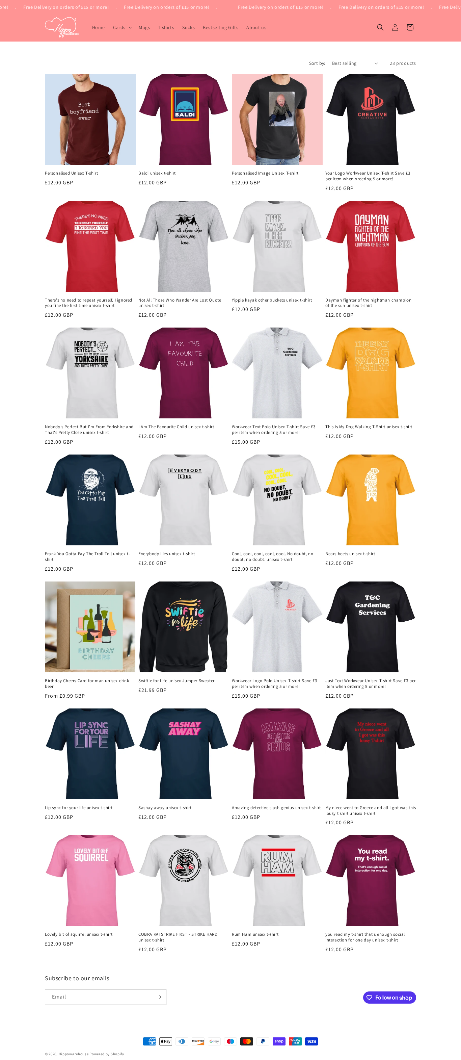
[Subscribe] (158, 997)
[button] (122, 27)
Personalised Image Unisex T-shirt (265, 173)
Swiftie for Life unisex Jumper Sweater (176, 680)
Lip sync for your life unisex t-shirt (78, 807)
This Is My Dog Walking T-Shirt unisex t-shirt (368, 427)
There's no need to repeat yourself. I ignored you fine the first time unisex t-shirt (88, 303)
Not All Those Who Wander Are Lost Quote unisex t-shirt (179, 303)
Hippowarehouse (74, 1054)
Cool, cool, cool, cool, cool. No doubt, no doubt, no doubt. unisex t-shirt (272, 556)
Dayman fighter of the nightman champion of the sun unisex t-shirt (368, 303)
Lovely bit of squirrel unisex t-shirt (78, 934)
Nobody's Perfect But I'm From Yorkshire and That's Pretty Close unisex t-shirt (89, 429)
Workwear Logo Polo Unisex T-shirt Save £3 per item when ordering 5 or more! (274, 683)
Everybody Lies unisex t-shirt (166, 554)
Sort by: (317, 63)
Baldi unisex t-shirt (157, 173)
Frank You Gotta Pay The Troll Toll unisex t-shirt (87, 556)
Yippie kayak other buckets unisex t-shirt (272, 300)
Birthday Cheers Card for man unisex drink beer (87, 683)
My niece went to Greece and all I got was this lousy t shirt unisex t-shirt (370, 810)
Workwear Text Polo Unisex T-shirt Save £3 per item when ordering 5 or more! (274, 429)
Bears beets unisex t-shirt (350, 554)
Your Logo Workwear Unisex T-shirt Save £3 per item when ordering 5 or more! (367, 176)
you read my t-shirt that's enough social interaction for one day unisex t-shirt (365, 937)
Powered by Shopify (106, 1054)
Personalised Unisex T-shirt (71, 173)
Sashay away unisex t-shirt (165, 807)
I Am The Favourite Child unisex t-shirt (176, 427)
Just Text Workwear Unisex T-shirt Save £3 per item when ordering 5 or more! (370, 683)
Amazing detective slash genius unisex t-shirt (276, 807)
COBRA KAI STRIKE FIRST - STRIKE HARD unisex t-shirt (178, 937)
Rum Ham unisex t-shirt (255, 934)
